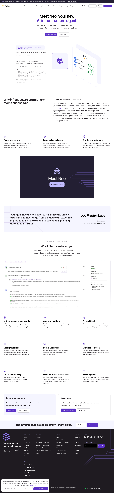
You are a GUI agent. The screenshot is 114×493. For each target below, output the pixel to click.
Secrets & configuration (42, 442)
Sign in (100, 6)
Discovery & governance (42, 445)
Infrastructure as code (42, 440)
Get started (107, 6)
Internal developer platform (43, 450)
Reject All (25, 488)
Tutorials (26, 445)
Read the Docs (83, 410)
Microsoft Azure (61, 440)
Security (77, 450)
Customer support (29, 467)
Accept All (40, 488)
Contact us (92, 6)
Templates (27, 442)
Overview (38, 437)
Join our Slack (28, 464)
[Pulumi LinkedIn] (98, 437)
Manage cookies (10, 488)
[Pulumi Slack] (85, 437)
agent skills (57, 108)
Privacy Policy (54, 487)
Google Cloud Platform (62, 442)
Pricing (66, 6)
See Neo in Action (68, 410)
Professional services (30, 470)
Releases (26, 453)
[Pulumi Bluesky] (101, 437)
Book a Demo (23, 410)
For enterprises (40, 6)
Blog (61, 6)
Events (26, 450)
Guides (26, 448)
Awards (77, 448)
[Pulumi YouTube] (91, 437)
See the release (72, 1)
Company (72, 6)
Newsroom (78, 445)
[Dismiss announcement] (111, 2)
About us (77, 437)
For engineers (28, 6)
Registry (55, 6)
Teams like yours (61, 453)
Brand (76, 453)
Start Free (11, 410)
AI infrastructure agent (42, 448)
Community (27, 456)
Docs (49, 6)
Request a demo (28, 472)
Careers (77, 442)
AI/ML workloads (61, 450)
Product (18, 6)
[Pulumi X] (95, 437)
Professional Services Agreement (67, 487)
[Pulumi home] (6, 6)
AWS (57, 437)
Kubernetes (59, 445)
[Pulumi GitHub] (88, 437)
